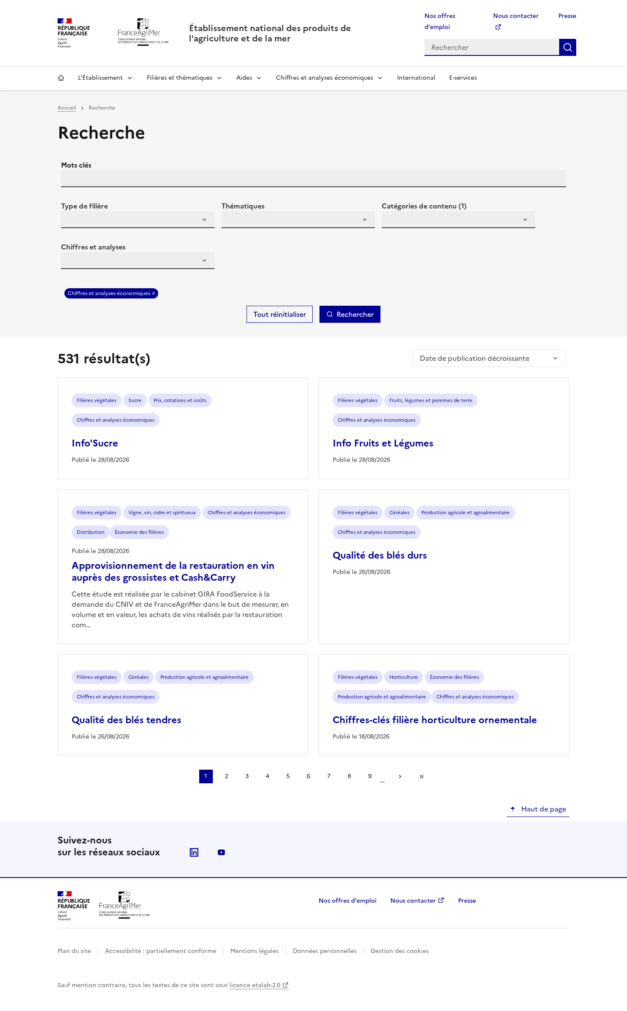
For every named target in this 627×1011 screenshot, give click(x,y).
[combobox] (138, 219)
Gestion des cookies (400, 951)
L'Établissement (100, 77)
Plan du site (74, 951)
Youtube (221, 852)
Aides (244, 77)
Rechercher (567, 47)
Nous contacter (413, 900)
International (416, 77)
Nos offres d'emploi (348, 900)
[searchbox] (72, 221)
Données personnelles (325, 951)
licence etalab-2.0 (254, 985)
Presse (567, 16)
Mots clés (76, 165)
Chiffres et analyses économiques (324, 77)
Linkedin (194, 852)
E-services (463, 77)
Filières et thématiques (179, 77)
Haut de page (543, 809)
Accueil (61, 78)
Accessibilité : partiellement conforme (160, 951)
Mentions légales (254, 951)
